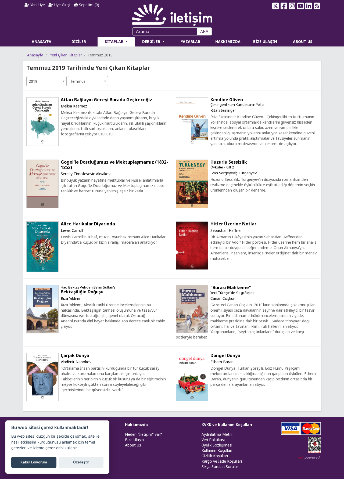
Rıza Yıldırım (71, 298)
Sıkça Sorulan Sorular (220, 466)
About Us (133, 445)
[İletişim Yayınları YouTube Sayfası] (300, 6)
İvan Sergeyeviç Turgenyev (233, 172)
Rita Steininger (223, 110)
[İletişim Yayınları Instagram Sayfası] (292, 6)
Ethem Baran (222, 361)
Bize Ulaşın (134, 439)
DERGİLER (151, 41)
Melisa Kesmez (74, 106)
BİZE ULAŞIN (265, 41)
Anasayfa (35, 54)
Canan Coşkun (222, 298)
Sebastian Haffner (226, 230)
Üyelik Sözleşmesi (217, 445)
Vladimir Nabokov (76, 361)
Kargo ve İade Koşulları (222, 461)
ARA (204, 31)
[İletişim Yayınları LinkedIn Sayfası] (308, 6)
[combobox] (46, 81)
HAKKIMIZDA (228, 41)
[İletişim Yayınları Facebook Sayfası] (284, 6)
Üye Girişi (61, 4)
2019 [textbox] (33, 81)
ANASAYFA (41, 41)
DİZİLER (78, 41)
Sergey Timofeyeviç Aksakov (85, 173)
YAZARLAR (190, 41)
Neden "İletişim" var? (143, 434)
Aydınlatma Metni (217, 434)
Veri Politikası (213, 439)
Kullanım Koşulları (217, 450)
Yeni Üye (37, 4)
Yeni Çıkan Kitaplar (66, 54)
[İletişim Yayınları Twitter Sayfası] (275, 6)
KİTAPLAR (114, 41)
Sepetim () (88, 4)
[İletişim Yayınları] (172, 13)
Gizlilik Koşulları (215, 455)
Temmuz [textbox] (77, 81)
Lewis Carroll (72, 230)
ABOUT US (302, 41)
